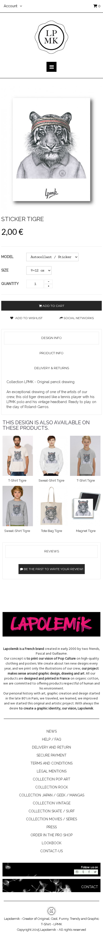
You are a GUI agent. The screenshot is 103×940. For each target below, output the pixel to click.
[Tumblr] (83, 871)
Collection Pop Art (51, 779)
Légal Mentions (51, 771)
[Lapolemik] (51, 37)
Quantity (10, 284)
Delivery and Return (51, 747)
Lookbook (52, 843)
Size (5, 270)
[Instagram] (77, 871)
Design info (51, 338)
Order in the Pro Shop (51, 835)
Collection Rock (51, 787)
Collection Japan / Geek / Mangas (51, 795)
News (51, 731)
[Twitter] (95, 871)
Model (7, 257)
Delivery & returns (51, 368)
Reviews (51, 551)
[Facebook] (89, 871)
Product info (52, 353)
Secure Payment (51, 755)
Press (51, 827)
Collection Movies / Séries (51, 819)
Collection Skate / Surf (51, 811)
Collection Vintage (51, 803)
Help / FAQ (51, 739)
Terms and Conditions (51, 763)
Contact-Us (51, 851)
